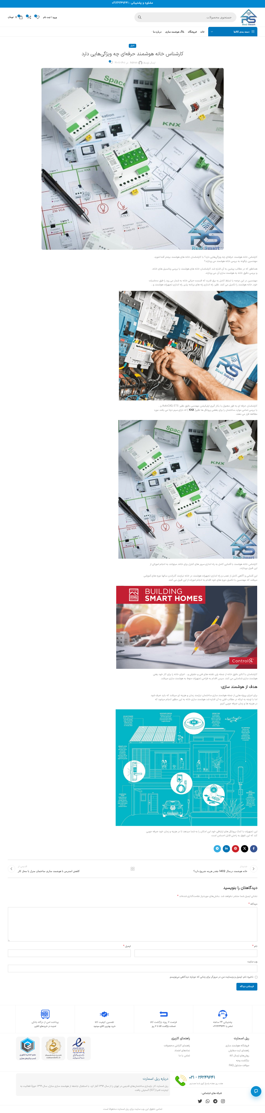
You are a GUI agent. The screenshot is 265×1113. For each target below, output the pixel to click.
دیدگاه (252, 904)
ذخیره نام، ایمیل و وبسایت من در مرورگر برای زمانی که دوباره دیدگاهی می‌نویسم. (211, 977)
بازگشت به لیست (132, 868)
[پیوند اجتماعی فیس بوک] (253, 848)
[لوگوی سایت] (248, 17)
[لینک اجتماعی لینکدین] (226, 848)
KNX (191, 410)
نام (254, 946)
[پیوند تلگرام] (217, 848)
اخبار (132, 45)
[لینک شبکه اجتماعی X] (244, 848)
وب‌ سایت (252, 962)
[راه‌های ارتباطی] (256, 1091)
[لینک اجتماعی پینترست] (235, 848)
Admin (134, 63)
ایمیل (127, 946)
